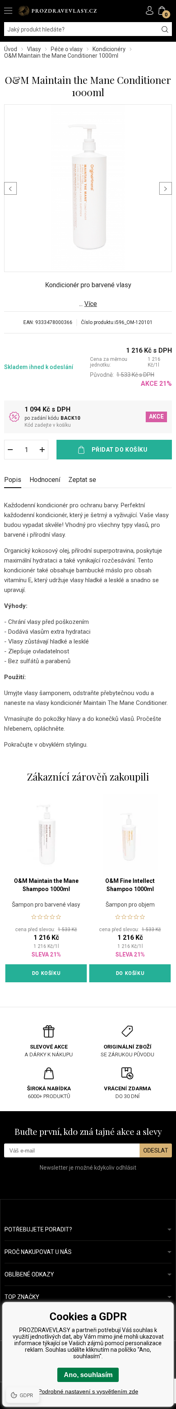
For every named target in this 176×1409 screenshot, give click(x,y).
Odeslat (155, 1150)
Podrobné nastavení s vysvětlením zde (88, 1391)
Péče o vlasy (67, 49)
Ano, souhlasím (88, 1374)
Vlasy (34, 49)
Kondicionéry (109, 49)
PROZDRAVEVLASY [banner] (57, 10)
